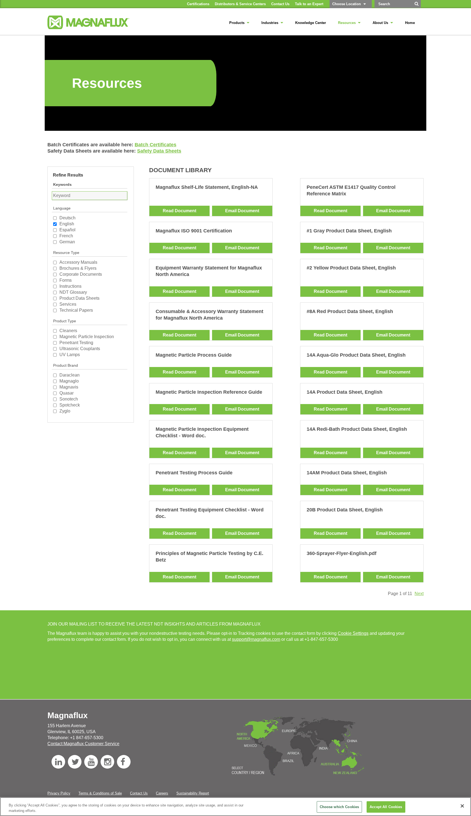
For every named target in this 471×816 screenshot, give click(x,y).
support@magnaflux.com (256, 639)
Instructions (70, 286)
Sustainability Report (192, 793)
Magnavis (68, 387)
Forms (65, 280)
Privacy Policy (58, 793)
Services (67, 304)
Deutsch (67, 218)
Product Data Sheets (79, 298)
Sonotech (68, 399)
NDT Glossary (73, 292)
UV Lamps (69, 354)
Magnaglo (69, 381)
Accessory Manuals (78, 262)
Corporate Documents (80, 274)
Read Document (179, 210)
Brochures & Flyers (77, 268)
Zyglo (64, 411)
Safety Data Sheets (159, 151)
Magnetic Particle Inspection (86, 336)
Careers (162, 793)
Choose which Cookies (339, 807)
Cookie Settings (353, 633)
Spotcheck (69, 405)
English (66, 224)
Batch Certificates (155, 144)
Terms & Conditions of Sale (100, 793)
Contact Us (139, 793)
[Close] (462, 806)
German (67, 241)
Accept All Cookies (386, 807)
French (66, 235)
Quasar (66, 393)
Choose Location (346, 4)
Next (419, 593)
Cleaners (68, 330)
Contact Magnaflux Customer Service (83, 743)
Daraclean (69, 375)
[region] (235, 806)
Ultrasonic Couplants (79, 348)
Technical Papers (76, 310)
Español (67, 229)
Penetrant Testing (76, 342)
